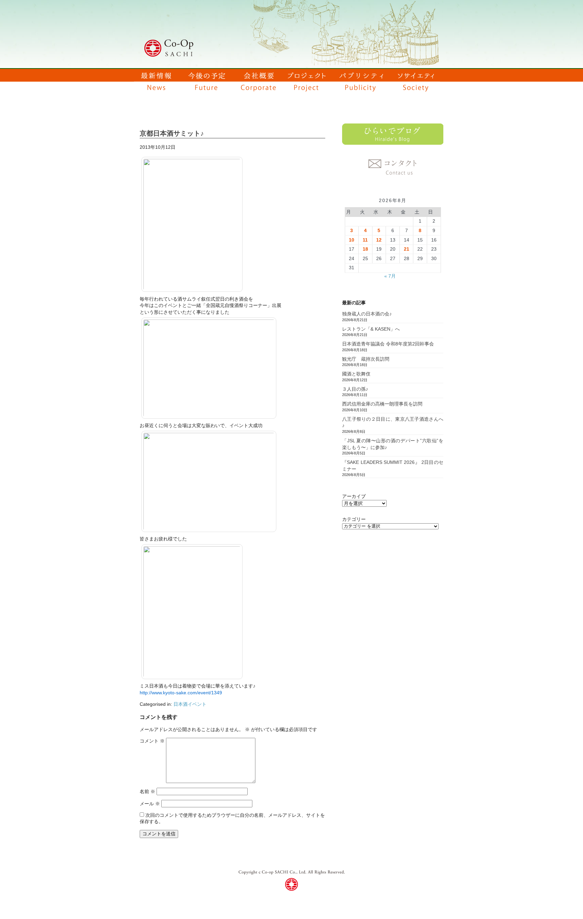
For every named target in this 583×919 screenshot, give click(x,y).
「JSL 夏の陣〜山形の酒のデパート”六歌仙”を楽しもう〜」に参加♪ (392, 444)
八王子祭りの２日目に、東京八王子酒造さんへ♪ (392, 422)
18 (365, 249)
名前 (147, 791)
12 (379, 240)
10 (351, 240)
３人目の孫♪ (355, 389)
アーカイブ (354, 496)
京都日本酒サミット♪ (172, 133)
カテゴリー (354, 519)
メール (150, 803)
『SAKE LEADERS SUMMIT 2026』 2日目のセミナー (392, 466)
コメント (152, 741)
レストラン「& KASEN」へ (371, 329)
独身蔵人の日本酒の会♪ (367, 313)
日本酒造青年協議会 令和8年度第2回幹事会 (388, 343)
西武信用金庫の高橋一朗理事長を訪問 (382, 404)
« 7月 (390, 276)
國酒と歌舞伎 (356, 374)
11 (365, 240)
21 (406, 249)
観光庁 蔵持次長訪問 (365, 359)
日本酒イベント (189, 704)
